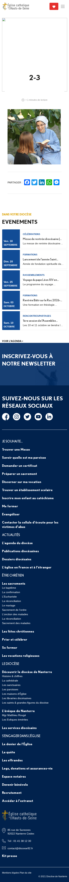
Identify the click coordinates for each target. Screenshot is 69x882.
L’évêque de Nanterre (18, 711)
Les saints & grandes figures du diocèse (25, 702)
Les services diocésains (19, 728)
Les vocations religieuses (20, 655)
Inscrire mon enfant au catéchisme (28, 498)
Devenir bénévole (15, 784)
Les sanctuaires (11, 685)
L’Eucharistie (9, 596)
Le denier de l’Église (17, 744)
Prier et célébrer (14, 639)
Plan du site (25, 873)
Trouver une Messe (16, 449)
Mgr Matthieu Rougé (14, 715)
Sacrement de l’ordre (14, 609)
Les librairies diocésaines (16, 698)
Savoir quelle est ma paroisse (24, 457)
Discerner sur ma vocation (21, 482)
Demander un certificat (19, 465)
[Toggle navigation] (62, 6)
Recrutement (12, 792)
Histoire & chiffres (12, 676)
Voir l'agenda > (12, 341)
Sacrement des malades (16, 623)
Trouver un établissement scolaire (27, 490)
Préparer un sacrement (19, 473)
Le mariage (8, 605)
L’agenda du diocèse (17, 543)
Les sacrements (13, 583)
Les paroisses (10, 689)
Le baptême (9, 587)
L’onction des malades (15, 614)
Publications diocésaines (20, 551)
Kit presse (9, 856)
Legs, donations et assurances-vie (27, 768)
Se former (9, 647)
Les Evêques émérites (15, 719)
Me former (10, 506)
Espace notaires (14, 776)
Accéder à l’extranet (17, 800)
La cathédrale (10, 680)
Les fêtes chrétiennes (18, 631)
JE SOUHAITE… (12, 441)
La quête (8, 752)
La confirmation (11, 592)
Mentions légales (10, 873)
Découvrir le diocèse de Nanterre (27, 672)
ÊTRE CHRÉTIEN (13, 575)
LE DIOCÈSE (10, 663)
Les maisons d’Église (14, 693)
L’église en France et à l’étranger (27, 567)
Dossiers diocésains (16, 559)
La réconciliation (11, 601)
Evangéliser (11, 514)
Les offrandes (12, 760)
